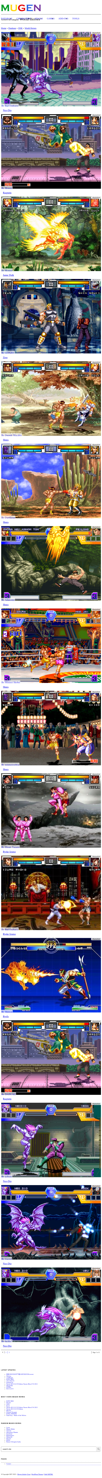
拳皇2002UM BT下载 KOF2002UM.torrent (19, 1374)
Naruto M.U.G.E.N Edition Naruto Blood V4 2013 (22, 1384)
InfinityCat (9, 1382)
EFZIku (8, 1387)
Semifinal (9, 1434)
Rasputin (7, 192)
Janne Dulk (8, 275)
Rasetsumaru (10, 1435)
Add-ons (63, 18)
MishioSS (9, 1437)
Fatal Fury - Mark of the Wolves (16, 1415)
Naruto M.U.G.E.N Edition (14, 1409)
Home (3, 28)
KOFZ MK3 (10, 1379)
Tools (75, 18)
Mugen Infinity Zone (23, 1474)
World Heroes (30, 28)
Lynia (8, 1427)
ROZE (8, 1440)
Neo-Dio (7, 110)
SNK (20, 28)
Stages (39, 18)
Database (6, 18)
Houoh (8, 1402)
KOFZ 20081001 (11, 1414)
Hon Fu (8, 1438)
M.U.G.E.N (9, 1389)
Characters (23, 18)
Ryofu (6, 1016)
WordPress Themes (37, 1474)
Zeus (5, 357)
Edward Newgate (11, 1412)
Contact (8, 1464)
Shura (5, 439)
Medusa (8, 1376)
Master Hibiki (10, 1429)
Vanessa (8, 1430)
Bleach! (8, 1410)
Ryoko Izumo (9, 851)
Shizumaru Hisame (12, 1432)
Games (50, 18)
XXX (8, 1404)
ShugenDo (9, 1385)
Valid (48, 1474)
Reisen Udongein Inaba (13, 1442)
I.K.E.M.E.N (10, 1381)
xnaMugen (9, 1377)
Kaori (8, 1406)
